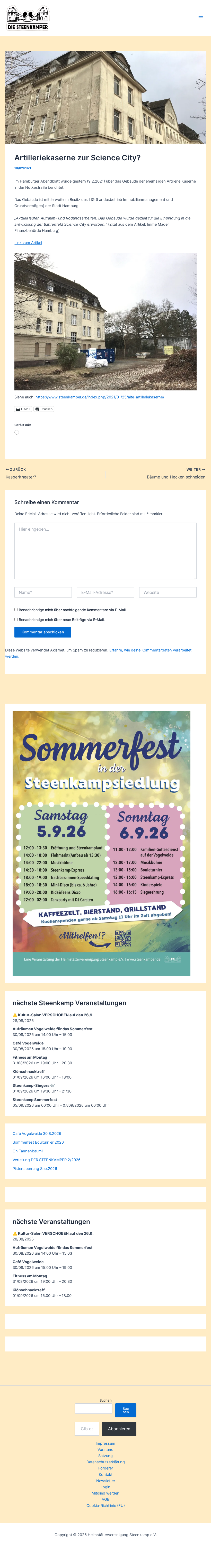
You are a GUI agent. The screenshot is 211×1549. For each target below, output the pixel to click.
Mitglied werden (105, 1493)
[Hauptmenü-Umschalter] (201, 18)
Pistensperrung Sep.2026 (35, 1168)
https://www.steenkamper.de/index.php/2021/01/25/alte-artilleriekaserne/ (100, 397)
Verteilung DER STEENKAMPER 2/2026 (47, 1160)
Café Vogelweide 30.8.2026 (37, 1133)
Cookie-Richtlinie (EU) (105, 1505)
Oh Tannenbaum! (28, 1151)
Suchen (106, 1400)
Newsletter (105, 1481)
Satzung (105, 1455)
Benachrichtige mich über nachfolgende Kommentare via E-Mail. (73, 610)
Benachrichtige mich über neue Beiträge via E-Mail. (62, 619)
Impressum (105, 1443)
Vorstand (105, 1449)
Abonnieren (119, 1428)
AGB (105, 1499)
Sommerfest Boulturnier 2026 (38, 1142)
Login (105, 1487)
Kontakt (105, 1474)
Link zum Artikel (28, 242)
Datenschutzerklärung (105, 1462)
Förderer (105, 1468)
